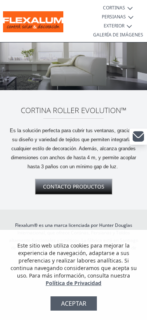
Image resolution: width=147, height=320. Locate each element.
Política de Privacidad (73, 283)
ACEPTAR (73, 303)
